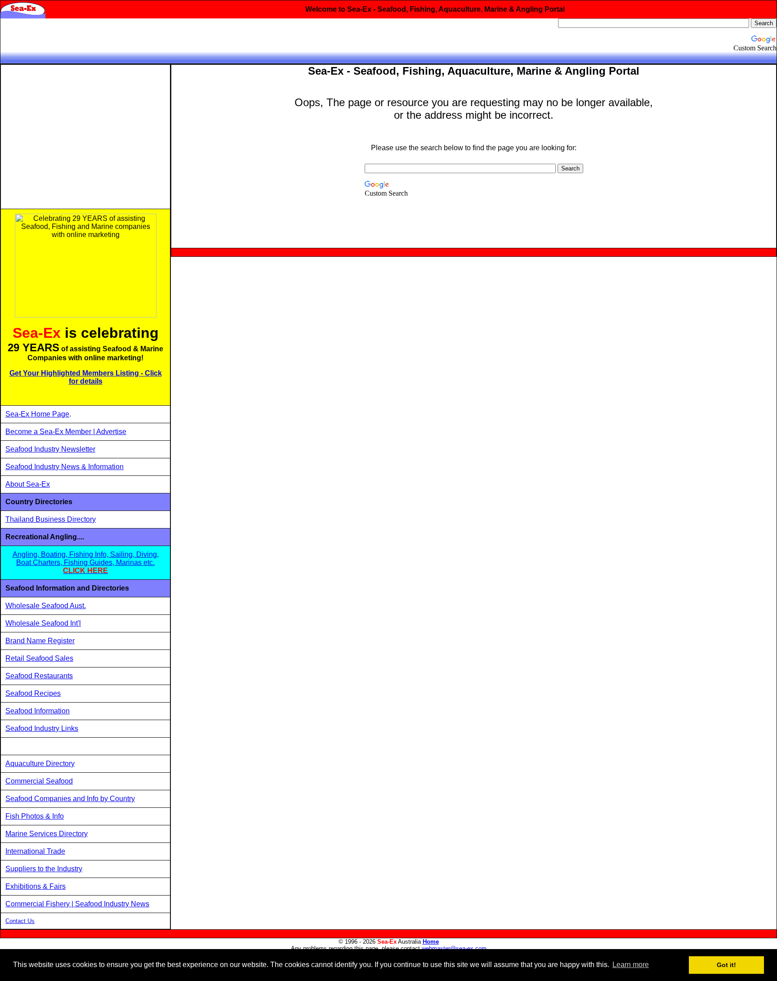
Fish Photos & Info (34, 816)
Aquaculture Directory (40, 763)
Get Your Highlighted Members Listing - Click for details (85, 377)
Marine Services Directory (46, 834)
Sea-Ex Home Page (37, 414)
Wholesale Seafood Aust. (45, 605)
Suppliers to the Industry (43, 869)
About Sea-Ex (27, 484)
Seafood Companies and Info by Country (70, 798)
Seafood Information (37, 711)
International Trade (35, 851)
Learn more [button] (630, 964)
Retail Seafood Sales (39, 658)
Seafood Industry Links (41, 728)
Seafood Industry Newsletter (50, 449)
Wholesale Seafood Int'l (43, 623)
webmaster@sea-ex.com (454, 948)
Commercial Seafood (39, 781)
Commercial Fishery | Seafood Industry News (77, 904)
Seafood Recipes (33, 693)
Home (431, 941)
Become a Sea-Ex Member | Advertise (65, 431)
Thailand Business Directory (50, 519)
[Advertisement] (85, 137)
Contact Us (20, 921)
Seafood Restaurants (39, 676)
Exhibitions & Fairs (35, 886)
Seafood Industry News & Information (64, 466)
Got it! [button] (726, 964)
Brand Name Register (40, 641)
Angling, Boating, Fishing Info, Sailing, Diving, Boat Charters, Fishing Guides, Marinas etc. (86, 562)
